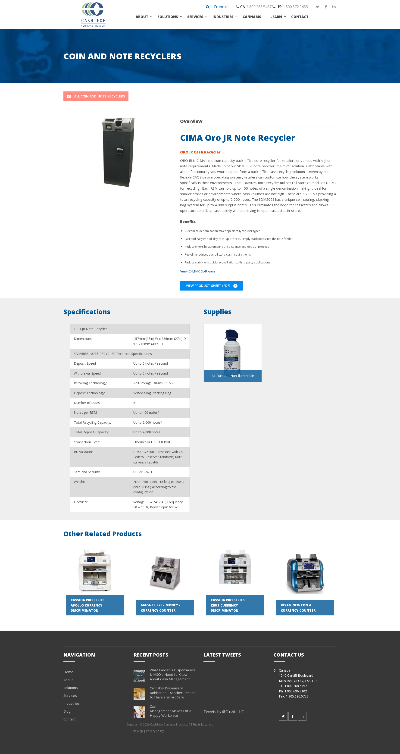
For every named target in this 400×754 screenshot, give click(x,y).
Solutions (70, 687)
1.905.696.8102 (295, 691)
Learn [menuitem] (276, 16)
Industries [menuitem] (222, 16)
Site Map (137, 731)
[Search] (208, 7)
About (68, 679)
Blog (67, 711)
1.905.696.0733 (297, 696)
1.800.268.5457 (259, 6)
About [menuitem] (142, 16)
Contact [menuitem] (300, 16)
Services (70, 695)
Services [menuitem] (195, 16)
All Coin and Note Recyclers (99, 96)
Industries (71, 703)
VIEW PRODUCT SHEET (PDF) (208, 285)
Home (68, 672)
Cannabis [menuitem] (252, 16)
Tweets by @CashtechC (223, 711)
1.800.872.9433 (295, 6)
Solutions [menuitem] (167, 16)
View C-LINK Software (198, 271)
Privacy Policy (155, 731)
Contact (69, 719)
